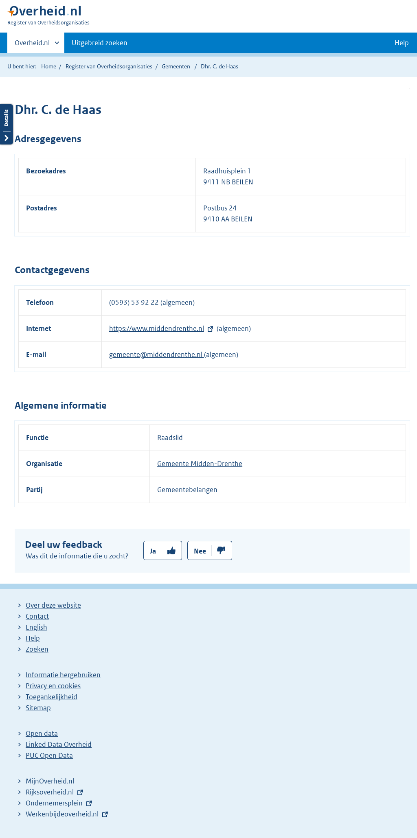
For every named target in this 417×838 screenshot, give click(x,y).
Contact (37, 616)
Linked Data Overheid (59, 744)
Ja (153, 551)
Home (48, 66)
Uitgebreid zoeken (99, 42)
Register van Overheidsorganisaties (109, 66)
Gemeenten (176, 66)
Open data (42, 733)
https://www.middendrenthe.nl (156, 328)
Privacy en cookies (53, 685)
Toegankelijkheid (51, 696)
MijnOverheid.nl (50, 781)
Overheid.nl (32, 45)
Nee (200, 551)
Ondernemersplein (54, 803)
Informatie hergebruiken (63, 674)
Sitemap (38, 707)
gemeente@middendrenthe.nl (156, 354)
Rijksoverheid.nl (50, 792)
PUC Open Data (49, 755)
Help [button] (402, 42)
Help (33, 638)
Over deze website (53, 605)
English (36, 627)
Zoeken (37, 649)
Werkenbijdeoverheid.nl (62, 814)
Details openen (6, 124)
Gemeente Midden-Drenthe (199, 463)
